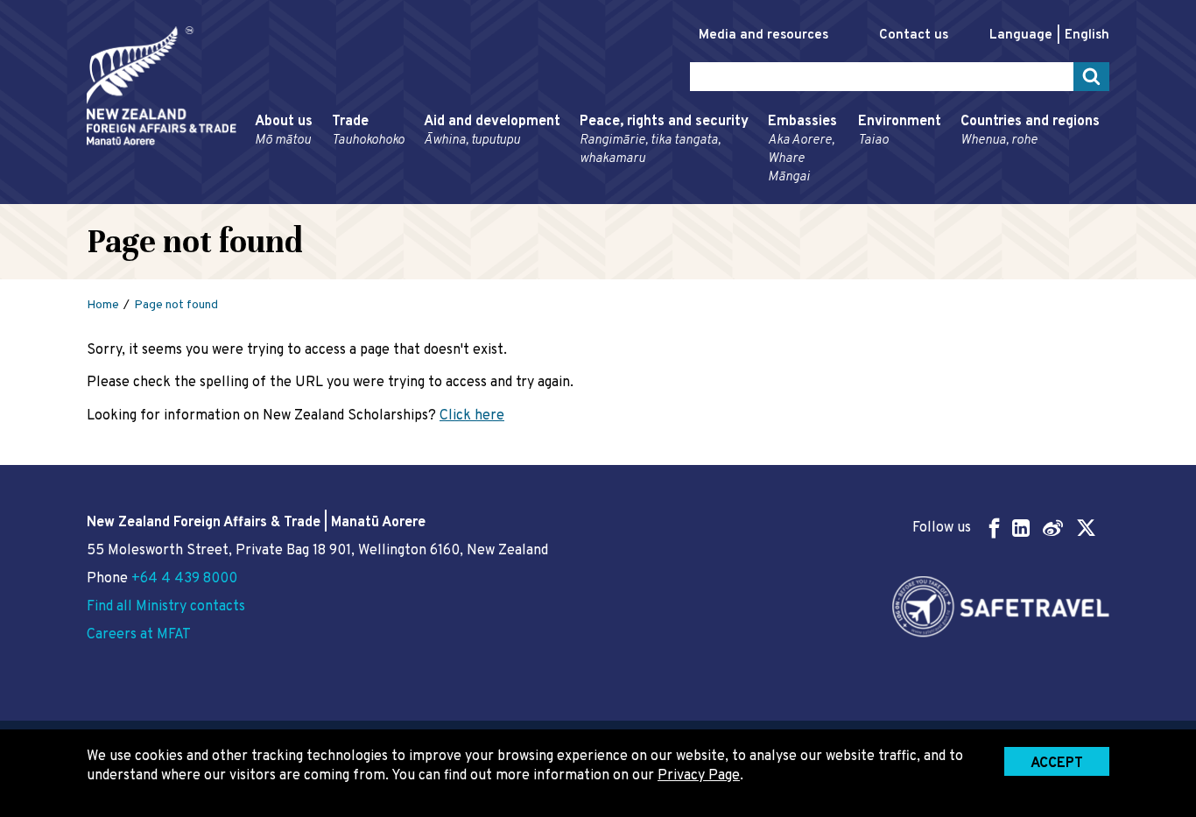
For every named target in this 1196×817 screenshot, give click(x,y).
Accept (1057, 763)
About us (284, 131)
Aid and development (492, 131)
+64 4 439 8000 (184, 579)
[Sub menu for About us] (249, 196)
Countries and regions (1030, 131)
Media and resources (763, 35)
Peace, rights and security (664, 140)
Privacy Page (699, 776)
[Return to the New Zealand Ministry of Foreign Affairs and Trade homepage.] (161, 85)
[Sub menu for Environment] (852, 196)
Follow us (941, 528)
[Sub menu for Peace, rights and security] (574, 196)
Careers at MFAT (139, 635)
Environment (899, 131)
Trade (368, 131)
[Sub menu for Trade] (326, 196)
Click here (472, 416)
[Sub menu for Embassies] (762, 196)
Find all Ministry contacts (166, 607)
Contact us (913, 35)
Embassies (802, 149)
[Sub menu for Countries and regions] (955, 196)
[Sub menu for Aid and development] (418, 196)
